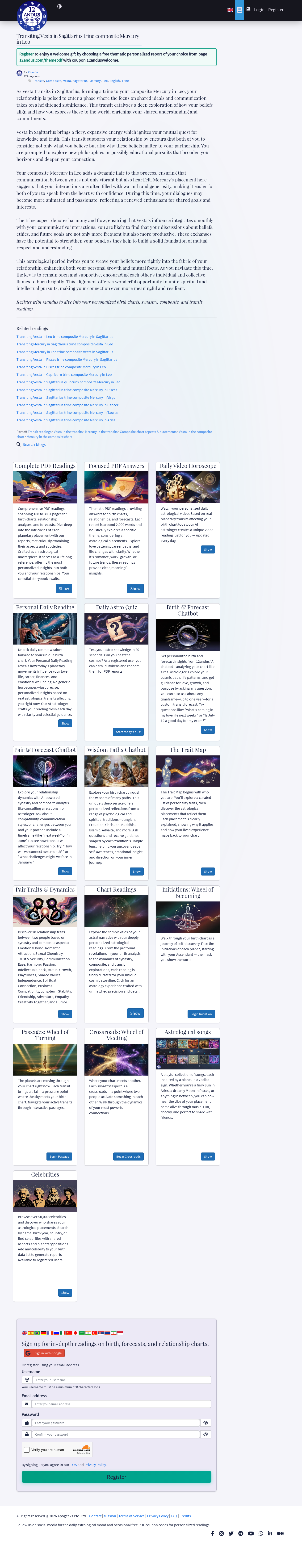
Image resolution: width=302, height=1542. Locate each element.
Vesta (67, 81)
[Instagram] (221, 1533)
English (115, 81)
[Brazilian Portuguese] (37, 1332)
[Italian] (63, 1332)
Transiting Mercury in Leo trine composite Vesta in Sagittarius (65, 351)
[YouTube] (251, 1533)
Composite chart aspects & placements (148, 431)
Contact (95, 1515)
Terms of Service (131, 1515)
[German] (43, 1332)
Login (259, 9)
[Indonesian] (120, 1332)
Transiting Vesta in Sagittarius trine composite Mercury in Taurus (67, 412)
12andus (33, 72)
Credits (185, 1515)
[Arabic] (82, 1332)
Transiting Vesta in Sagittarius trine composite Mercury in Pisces (67, 389)
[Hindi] (88, 1332)
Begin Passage (59, 1156)
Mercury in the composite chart (49, 436)
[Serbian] (101, 1332)
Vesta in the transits (68, 431)
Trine (125, 81)
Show (64, 588)
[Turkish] (94, 1332)
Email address (34, 1395)
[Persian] (114, 1332)
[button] (59, 6)
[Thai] (107, 1332)
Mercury (95, 81)
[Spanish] (31, 1332)
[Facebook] (212, 1533)
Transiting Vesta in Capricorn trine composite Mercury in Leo (64, 374)
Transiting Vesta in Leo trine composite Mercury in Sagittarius (65, 336)
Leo (105, 81)
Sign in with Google (48, 1353)
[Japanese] (75, 1332)
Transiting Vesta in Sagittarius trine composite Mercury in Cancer (67, 404)
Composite (53, 81)
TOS (73, 1464)
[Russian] (56, 1332)
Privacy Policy (95, 1464)
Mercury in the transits (101, 431)
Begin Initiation (201, 1014)
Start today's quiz (128, 732)
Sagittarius (80, 81)
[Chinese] (69, 1332)
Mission (110, 1515)
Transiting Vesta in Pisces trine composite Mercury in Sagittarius (67, 359)
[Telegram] (240, 1533)
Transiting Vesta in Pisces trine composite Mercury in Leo (61, 367)
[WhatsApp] (261, 1533)
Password (30, 1414)
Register (276, 9)
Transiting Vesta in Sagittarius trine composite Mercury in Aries (66, 420)
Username (31, 1371)
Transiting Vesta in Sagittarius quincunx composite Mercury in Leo (69, 382)
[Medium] (280, 1533)
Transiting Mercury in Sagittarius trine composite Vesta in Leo (65, 344)
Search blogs (34, 444)
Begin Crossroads (128, 1156)
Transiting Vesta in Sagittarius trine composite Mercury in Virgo (66, 397)
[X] (231, 1533)
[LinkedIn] (270, 1533)
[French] (50, 1332)
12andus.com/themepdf (40, 60)
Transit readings (39, 431)
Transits (38, 81)
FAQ (174, 1515)
